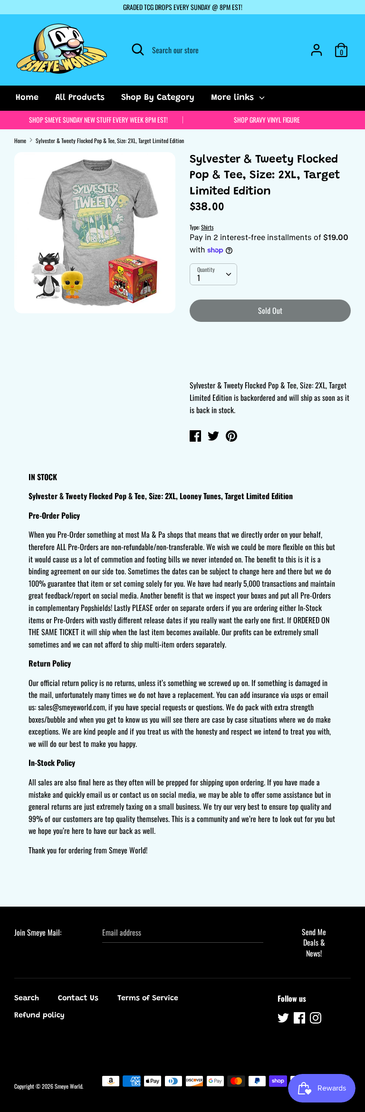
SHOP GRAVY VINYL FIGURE (267, 120)
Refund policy (39, 1015)
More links (234, 98)
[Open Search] (137, 49)
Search (26, 998)
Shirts (207, 227)
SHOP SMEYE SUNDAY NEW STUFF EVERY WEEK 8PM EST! (98, 120)
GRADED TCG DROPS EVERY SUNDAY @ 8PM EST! (182, 7)
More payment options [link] (270, 362)
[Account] (316, 46)
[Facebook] (300, 1019)
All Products (80, 98)
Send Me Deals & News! (314, 942)
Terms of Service (147, 998)
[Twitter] (284, 1019)
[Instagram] (316, 1019)
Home (27, 98)
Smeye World (68, 1086)
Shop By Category (157, 98)
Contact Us (78, 998)
